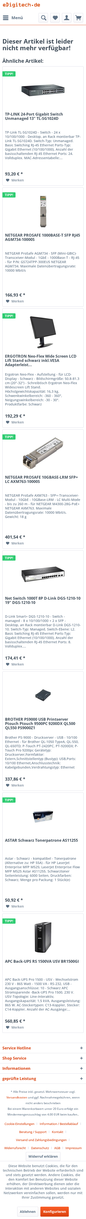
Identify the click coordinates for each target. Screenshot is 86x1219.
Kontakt (57, 1132)
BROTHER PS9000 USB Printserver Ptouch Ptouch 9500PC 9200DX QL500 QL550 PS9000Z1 (40, 723)
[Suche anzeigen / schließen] (43, 17)
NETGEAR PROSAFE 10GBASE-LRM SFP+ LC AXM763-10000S (41, 479)
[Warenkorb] (78, 17)
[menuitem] (12, 17)
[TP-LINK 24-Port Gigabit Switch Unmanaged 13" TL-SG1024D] (43, 90)
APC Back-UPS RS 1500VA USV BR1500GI (42, 961)
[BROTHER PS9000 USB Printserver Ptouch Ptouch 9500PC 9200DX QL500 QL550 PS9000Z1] (43, 695)
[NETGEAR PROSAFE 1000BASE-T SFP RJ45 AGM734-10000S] (43, 211)
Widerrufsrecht (15, 1148)
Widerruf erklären (43, 1156)
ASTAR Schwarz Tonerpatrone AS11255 (41, 840)
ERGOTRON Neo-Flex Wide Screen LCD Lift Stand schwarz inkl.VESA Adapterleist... (40, 360)
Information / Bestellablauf (59, 1124)
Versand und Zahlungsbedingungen (41, 1140)
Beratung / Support (33, 1132)
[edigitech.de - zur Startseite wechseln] (22, 6)
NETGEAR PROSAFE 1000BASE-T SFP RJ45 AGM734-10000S (42, 237)
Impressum (73, 1148)
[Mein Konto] (66, 17)
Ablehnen (28, 1211)
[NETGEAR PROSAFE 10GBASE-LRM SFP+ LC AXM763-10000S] (43, 453)
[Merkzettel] (55, 17)
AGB (57, 1148)
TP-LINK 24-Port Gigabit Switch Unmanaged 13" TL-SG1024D (34, 116)
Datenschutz (40, 1148)
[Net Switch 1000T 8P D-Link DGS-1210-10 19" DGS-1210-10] (43, 574)
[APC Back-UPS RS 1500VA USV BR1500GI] (43, 937)
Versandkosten (16, 1097)
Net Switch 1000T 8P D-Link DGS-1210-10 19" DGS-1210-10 (43, 600)
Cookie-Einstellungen (19, 1124)
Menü (17, 17)
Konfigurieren (54, 1211)
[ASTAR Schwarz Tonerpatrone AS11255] (43, 816)
